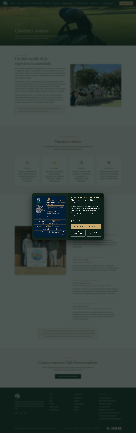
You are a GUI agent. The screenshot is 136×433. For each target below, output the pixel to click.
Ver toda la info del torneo (85, 226)
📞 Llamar (93, 233)
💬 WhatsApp (78, 233)
